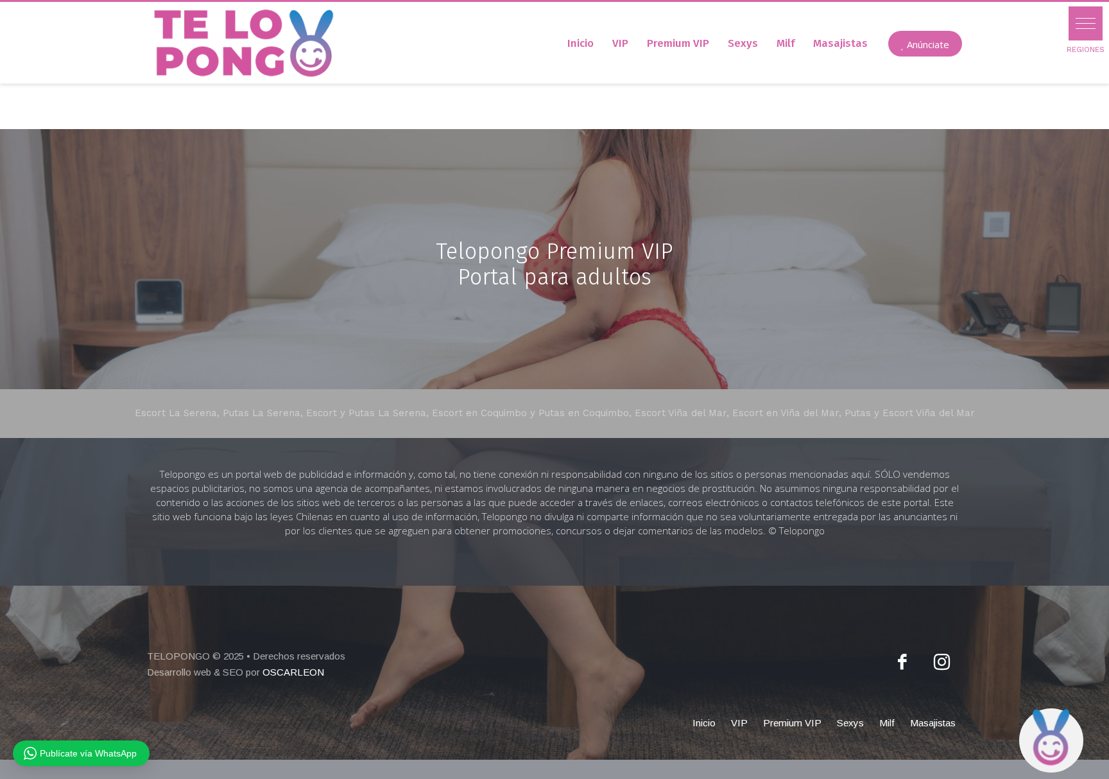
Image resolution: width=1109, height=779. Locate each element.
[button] (1086, 23)
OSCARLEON (293, 672)
